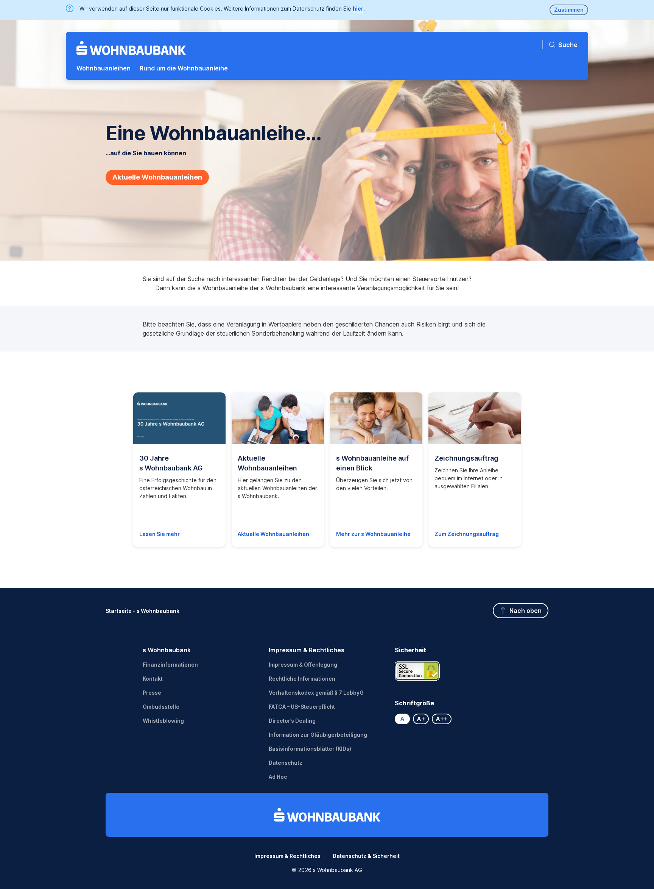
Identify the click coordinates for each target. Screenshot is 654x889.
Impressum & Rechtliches (306, 650)
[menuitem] (103, 68)
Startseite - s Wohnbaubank (142, 611)
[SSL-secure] (417, 671)
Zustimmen (569, 9)
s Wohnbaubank (167, 650)
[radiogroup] (453, 719)
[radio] (402, 719)
